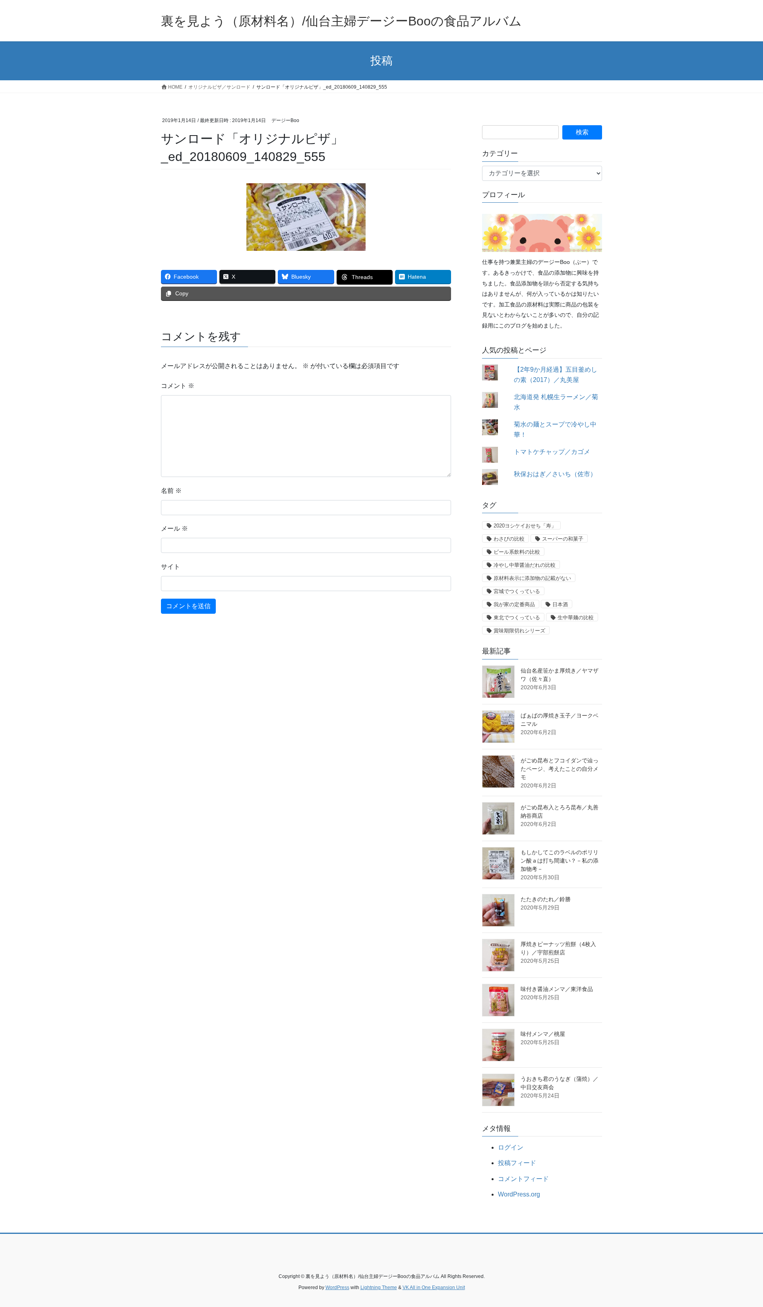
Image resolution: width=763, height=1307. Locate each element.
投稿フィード (517, 1163)
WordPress (337, 1287)
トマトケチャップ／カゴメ (552, 451)
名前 (171, 490)
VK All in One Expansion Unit (434, 1287)
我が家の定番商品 (514, 604)
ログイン (510, 1147)
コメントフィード (523, 1178)
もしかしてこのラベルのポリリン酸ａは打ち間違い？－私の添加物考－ (559, 860)
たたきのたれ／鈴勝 (546, 899)
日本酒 (560, 604)
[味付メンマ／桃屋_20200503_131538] (498, 1045)
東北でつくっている (517, 618)
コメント (177, 385)
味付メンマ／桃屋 (543, 1034)
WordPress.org (519, 1194)
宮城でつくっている (517, 591)
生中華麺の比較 (576, 618)
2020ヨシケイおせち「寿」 (525, 526)
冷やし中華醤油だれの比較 (525, 565)
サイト (170, 566)
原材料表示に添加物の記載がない (532, 578)
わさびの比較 (509, 539)
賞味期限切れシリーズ (519, 631)
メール (174, 528)
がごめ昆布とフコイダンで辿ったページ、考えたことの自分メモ (559, 768)
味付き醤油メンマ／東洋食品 (557, 989)
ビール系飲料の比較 (517, 552)
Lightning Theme (378, 1287)
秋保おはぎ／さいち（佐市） (555, 474)
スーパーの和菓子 (562, 539)
